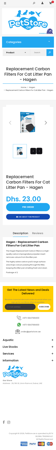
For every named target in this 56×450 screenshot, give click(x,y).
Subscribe (44, 306)
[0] (50, 3)
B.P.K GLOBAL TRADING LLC (44, 435)
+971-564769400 (30, 318)
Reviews (37, 233)
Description (20, 233)
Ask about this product (29, 217)
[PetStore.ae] (28, 21)
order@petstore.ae (31, 331)
